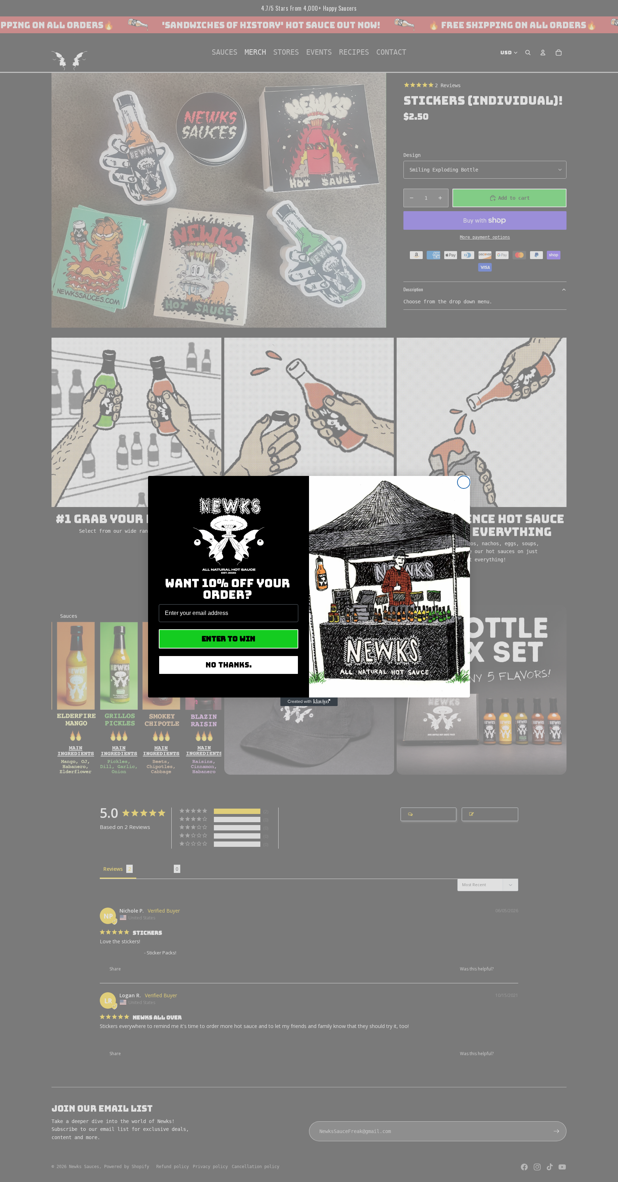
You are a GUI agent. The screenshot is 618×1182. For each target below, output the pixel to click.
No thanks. (229, 665)
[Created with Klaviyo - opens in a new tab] (309, 701)
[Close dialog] (463, 482)
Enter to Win (228, 639)
